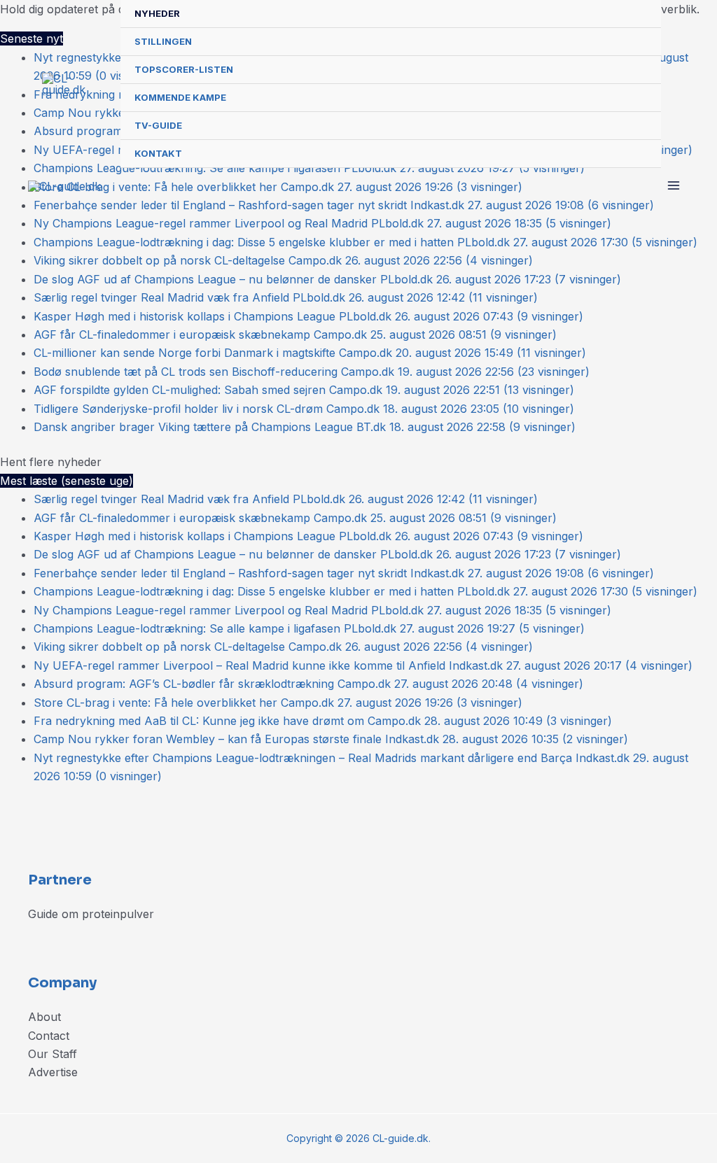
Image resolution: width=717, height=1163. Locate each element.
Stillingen (163, 41)
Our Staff (52, 1054)
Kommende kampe (180, 97)
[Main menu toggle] (673, 185)
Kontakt (158, 153)
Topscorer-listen (183, 69)
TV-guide (158, 125)
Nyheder (157, 13)
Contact (48, 1036)
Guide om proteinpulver (91, 914)
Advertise (53, 1072)
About (44, 1017)
